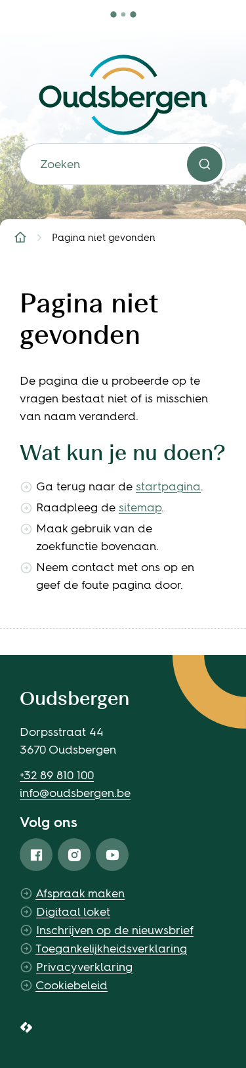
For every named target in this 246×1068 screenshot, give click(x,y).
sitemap (140, 507)
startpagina (168, 486)
